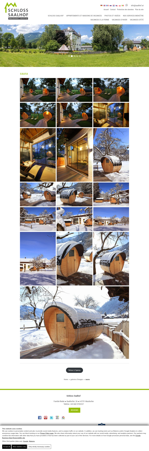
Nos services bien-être (133, 16)
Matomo (32, 441)
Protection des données (125, 9)
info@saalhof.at (137, 5)
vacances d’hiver (119, 20)
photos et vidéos (112, 16)
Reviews (74, 410)
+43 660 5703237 (77, 404)
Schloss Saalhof (56, 16)
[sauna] (38, 90)
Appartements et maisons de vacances (84, 16)
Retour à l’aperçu (74, 370)
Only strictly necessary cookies (39, 447)
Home (66, 379)
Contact (113, 9)
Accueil (106, 9)
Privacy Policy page (47, 433)
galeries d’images (76, 379)
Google (25, 441)
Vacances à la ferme (99, 20)
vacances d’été (137, 20)
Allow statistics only (19, 447)
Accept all (6, 447)
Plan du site (139, 9)
